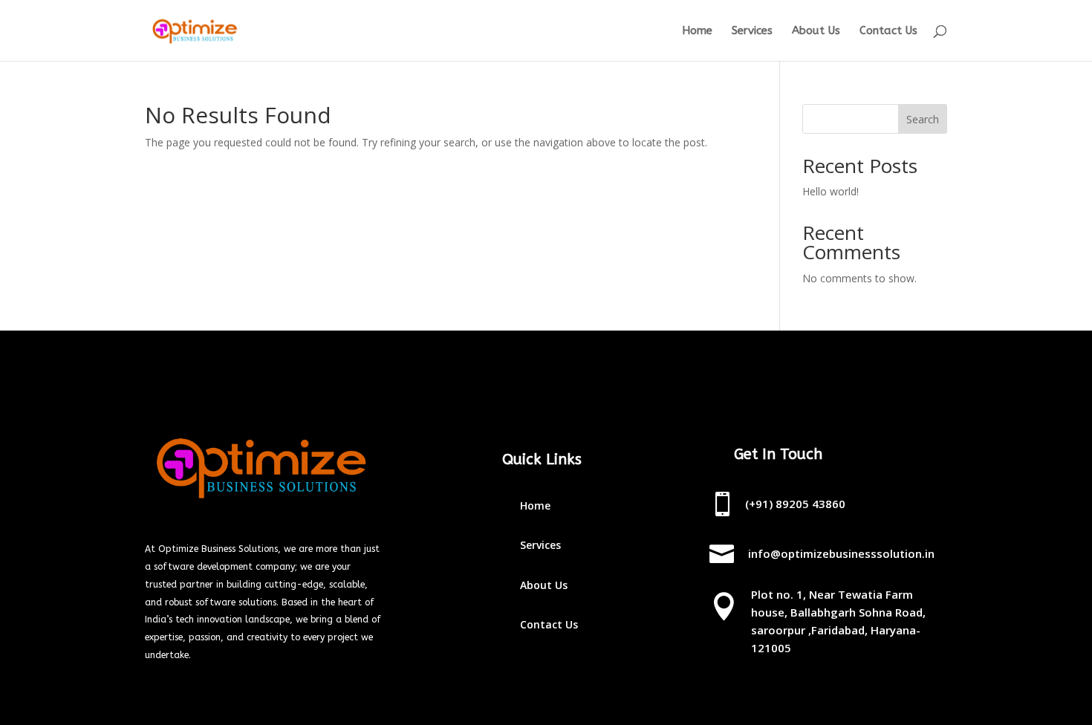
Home (697, 31)
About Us (816, 31)
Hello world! (830, 191)
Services (752, 31)
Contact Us (888, 31)
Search (922, 119)
